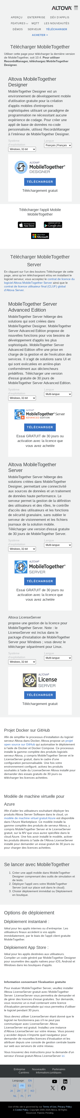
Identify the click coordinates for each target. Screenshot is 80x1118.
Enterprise (36, 17)
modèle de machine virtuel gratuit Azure (30, 818)
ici (63, 1055)
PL (22, 1096)
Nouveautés (39, 1069)
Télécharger (56, 29)
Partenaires (58, 1069)
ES (29, 1085)
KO (32, 1090)
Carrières (24, 1072)
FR (22, 1085)
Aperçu (17, 17)
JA (11, 1090)
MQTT (35, 23)
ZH (18, 1090)
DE (14, 1085)
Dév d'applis (59, 17)
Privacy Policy (65, 1106)
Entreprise (19, 1069)
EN (30, 1080)
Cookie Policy (21, 1110)
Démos (18, 29)
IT (25, 1090)
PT (29, 1096)
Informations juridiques (48, 1072)
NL (15, 1096)
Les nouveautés (56, 23)
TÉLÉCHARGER (40, 181)
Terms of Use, (50, 1106)
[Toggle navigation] (76, 8)
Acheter (39, 35)
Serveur (34, 29)
